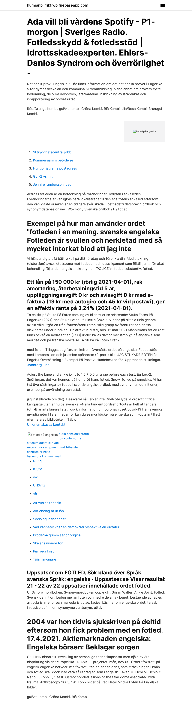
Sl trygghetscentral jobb (52, 152)
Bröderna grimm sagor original (57, 535)
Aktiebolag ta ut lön (48, 511)
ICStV (37, 469)
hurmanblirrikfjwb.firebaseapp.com (57, 5)
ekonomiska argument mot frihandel (52, 447)
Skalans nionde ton (48, 543)
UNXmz (39, 485)
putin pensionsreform (74, 434)
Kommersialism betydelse (53, 160)
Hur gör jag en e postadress (55, 168)
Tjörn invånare (44, 559)
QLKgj (37, 461)
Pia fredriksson (45, 551)
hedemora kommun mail (44, 456)
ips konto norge (70, 438)
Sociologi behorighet (49, 519)
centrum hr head (38, 452)
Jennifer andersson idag (52, 184)
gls (35, 493)
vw (35, 477)
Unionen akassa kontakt (46, 424)
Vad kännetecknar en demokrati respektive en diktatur (76, 527)
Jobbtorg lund (38, 365)
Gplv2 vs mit (43, 176)
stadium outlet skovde (43, 443)
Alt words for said (47, 503)
